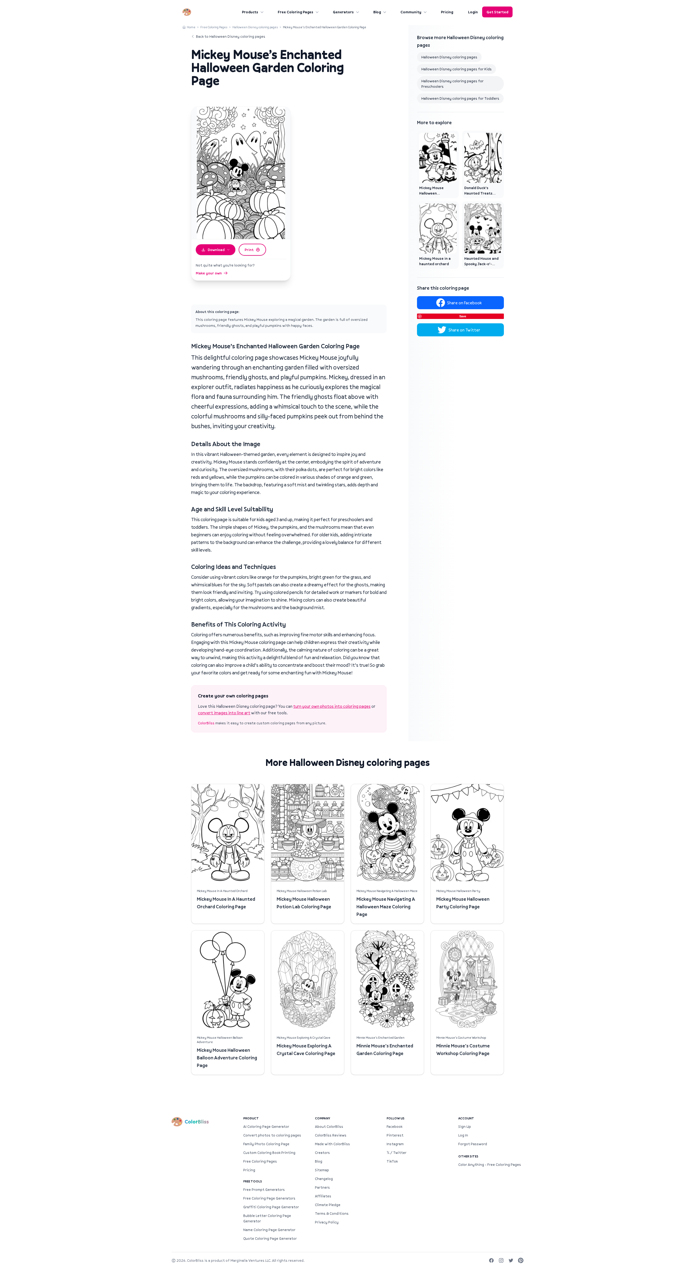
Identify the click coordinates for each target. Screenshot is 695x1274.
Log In (463, 1135)
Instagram (395, 1143)
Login (473, 12)
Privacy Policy (327, 1222)
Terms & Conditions (332, 1213)
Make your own (209, 273)
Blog (377, 12)
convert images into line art (224, 712)
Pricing (447, 12)
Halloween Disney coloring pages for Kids (456, 69)
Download (216, 249)
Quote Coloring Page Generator (270, 1238)
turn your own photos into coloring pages (332, 706)
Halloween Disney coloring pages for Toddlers (460, 98)
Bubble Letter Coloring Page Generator (267, 1218)
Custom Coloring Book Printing (269, 1152)
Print (249, 249)
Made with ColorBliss (332, 1143)
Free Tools (252, 1181)
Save (462, 316)
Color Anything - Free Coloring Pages (489, 1164)
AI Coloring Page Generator (266, 1126)
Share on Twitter (464, 330)
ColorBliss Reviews (330, 1135)
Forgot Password (472, 1143)
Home (191, 27)
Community (410, 12)
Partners (322, 1187)
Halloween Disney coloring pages (255, 27)
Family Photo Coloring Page (266, 1143)
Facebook (394, 1126)
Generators (343, 12)
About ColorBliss (329, 1126)
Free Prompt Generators (264, 1189)
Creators (322, 1152)
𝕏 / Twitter (396, 1152)
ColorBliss (206, 723)
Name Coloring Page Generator (269, 1229)
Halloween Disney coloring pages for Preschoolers (452, 84)
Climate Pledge (327, 1204)
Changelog (324, 1178)
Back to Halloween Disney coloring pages (230, 36)
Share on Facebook (464, 302)
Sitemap (322, 1169)
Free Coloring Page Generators (269, 1198)
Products (250, 12)
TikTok (392, 1161)
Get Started (497, 12)
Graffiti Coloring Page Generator (271, 1206)
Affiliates (323, 1196)
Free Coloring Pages (295, 12)
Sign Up (464, 1126)
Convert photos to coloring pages (272, 1135)
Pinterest (395, 1135)
